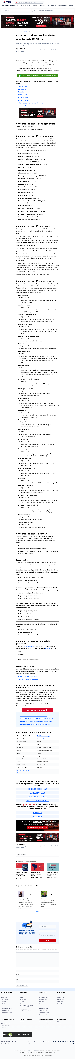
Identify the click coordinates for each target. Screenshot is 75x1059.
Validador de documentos (7, 1003)
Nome (18, 969)
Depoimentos (60, 995)
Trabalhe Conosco (5, 1010)
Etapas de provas (23, 97)
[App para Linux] (55, 1042)
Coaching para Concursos (45, 997)
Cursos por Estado (43, 1010)
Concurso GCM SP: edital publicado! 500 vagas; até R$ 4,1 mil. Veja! (36, 718)
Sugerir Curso (60, 1003)
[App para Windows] (53, 1042)
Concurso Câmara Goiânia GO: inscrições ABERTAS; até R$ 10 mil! (36, 721)
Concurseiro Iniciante (51, 5)
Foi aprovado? (26, 1010)
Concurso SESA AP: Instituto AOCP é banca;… (52, 874)
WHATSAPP (37, 812)
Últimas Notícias (5, 5)
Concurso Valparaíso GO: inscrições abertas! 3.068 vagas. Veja (35, 724)
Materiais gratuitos (62, 5)
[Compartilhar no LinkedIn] (55, 50)
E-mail (18, 974)
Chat (22, 997)
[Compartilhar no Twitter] (53, 50)
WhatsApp (23, 999)
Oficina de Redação (43, 1014)
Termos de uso (37, 1041)
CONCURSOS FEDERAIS (37, 789)
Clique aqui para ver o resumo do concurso (31, 103)
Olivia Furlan (19, 878)
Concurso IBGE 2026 (14, 5)
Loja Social (3, 1001)
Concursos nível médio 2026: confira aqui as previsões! (33, 716)
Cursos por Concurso (43, 1006)
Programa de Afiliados (6, 1008)
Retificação (19, 772)
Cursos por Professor (44, 1012)
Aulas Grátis (60, 1001)
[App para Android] (60, 1042)
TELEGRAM (37, 816)
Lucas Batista (21, 48)
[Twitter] (73, 1042)
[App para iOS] (58, 1042)
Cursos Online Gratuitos (44, 1017)
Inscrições (21, 92)
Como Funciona (4, 997)
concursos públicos (29, 646)
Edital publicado (40, 738)
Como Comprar (4, 999)
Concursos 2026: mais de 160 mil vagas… (36, 874)
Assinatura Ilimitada (24, 106)
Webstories (70, 5)
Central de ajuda (25, 995)
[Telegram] (73, 1044)
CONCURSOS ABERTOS (37, 796)
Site (17, 979)
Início (17, 31)
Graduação (41, 1001)
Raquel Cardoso (34, 877)
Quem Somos (4, 995)
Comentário (19, 951)
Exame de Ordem (43, 999)
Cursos (28, 5)
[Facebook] (70, 1042)
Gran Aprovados (42, 5)
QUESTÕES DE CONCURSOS (37, 800)
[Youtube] (63, 1042)
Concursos (22, 5)
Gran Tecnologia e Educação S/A (33, 1050)
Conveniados (4, 1006)
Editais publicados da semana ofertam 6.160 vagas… (22, 875)
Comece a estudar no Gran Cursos (37, 827)
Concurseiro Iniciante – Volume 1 (28, 676)
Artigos (34, 5)
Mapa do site (46, 1041)
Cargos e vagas (22, 94)
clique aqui (48, 648)
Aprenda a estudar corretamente (28, 679)
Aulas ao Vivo (60, 999)
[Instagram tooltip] (65, 1042)
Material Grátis (60, 997)
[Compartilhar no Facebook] (51, 50)
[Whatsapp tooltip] (68, 1042)
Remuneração (22, 89)
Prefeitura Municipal (43, 736)
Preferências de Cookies (6, 1012)
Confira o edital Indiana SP (23, 770)
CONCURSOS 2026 (37, 793)
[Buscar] (16, 2)
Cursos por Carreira (43, 1008)
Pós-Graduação (42, 1003)
